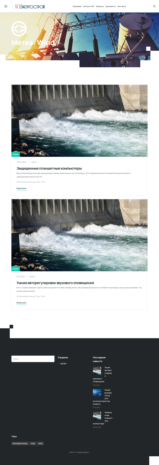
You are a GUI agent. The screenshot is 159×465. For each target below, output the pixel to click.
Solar (38, 182)
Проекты (100, 6)
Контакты (121, 6)
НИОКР (16, 154)
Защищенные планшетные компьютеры (49, 168)
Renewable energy (27, 182)
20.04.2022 (21, 162)
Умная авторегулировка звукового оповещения (55, 282)
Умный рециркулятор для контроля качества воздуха (102, 397)
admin (34, 162)
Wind (43, 182)
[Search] (51, 359)
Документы (111, 6)
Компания (77, 6)
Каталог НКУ (88, 6)
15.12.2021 (21, 276)
